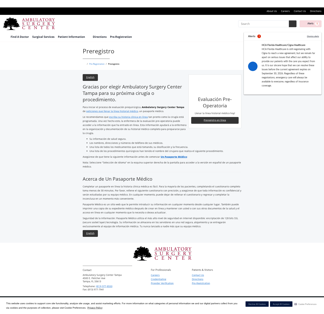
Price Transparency (310, 3)
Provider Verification (162, 283)
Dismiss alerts (313, 36)
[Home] (5, 37)
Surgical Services (43, 37)
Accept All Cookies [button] (281, 304)
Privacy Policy (94, 307)
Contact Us (300, 11)
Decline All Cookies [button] (257, 304)
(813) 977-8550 (104, 286)
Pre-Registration (121, 37)
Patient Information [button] (72, 37)
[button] (305, 304)
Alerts (312, 23)
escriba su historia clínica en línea (128, 117)
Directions (315, 11)
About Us (272, 11)
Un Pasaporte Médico (174, 156)
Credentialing (158, 279)
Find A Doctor (20, 37)
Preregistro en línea (215, 120)
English (90, 77)
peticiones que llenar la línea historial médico (112, 111)
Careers (285, 11)
